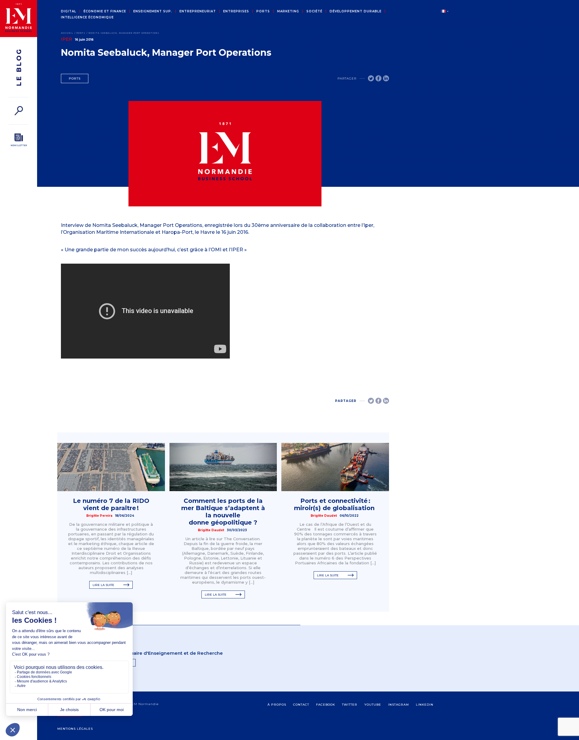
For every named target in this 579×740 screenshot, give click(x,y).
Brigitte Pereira (99, 516)
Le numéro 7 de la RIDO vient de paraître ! (111, 504)
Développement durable (355, 11)
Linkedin (424, 705)
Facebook (325, 705)
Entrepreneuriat (197, 11)
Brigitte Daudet (211, 530)
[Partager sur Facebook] (378, 78)
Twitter (349, 705)
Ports (263, 11)
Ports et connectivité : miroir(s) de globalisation (335, 504)
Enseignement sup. (152, 11)
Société (314, 11)
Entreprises (236, 11)
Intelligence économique (87, 17)
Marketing (288, 11)
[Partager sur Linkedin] (386, 78)
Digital (68, 11)
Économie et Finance (105, 11)
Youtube (372, 705)
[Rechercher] (18, 110)
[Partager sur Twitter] (371, 78)
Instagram (398, 705)
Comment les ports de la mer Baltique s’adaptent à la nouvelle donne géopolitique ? (223, 511)
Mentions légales (75, 729)
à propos (276, 705)
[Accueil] (18, 18)
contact (301, 705)
